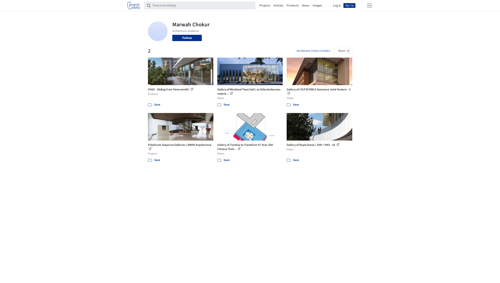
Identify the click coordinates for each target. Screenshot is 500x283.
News (305, 5)
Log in (337, 5)
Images (317, 5)
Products (293, 5)
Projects (264, 5)
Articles (278, 5)
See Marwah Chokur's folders (313, 51)
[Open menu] (369, 5)
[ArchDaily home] (134, 5)
